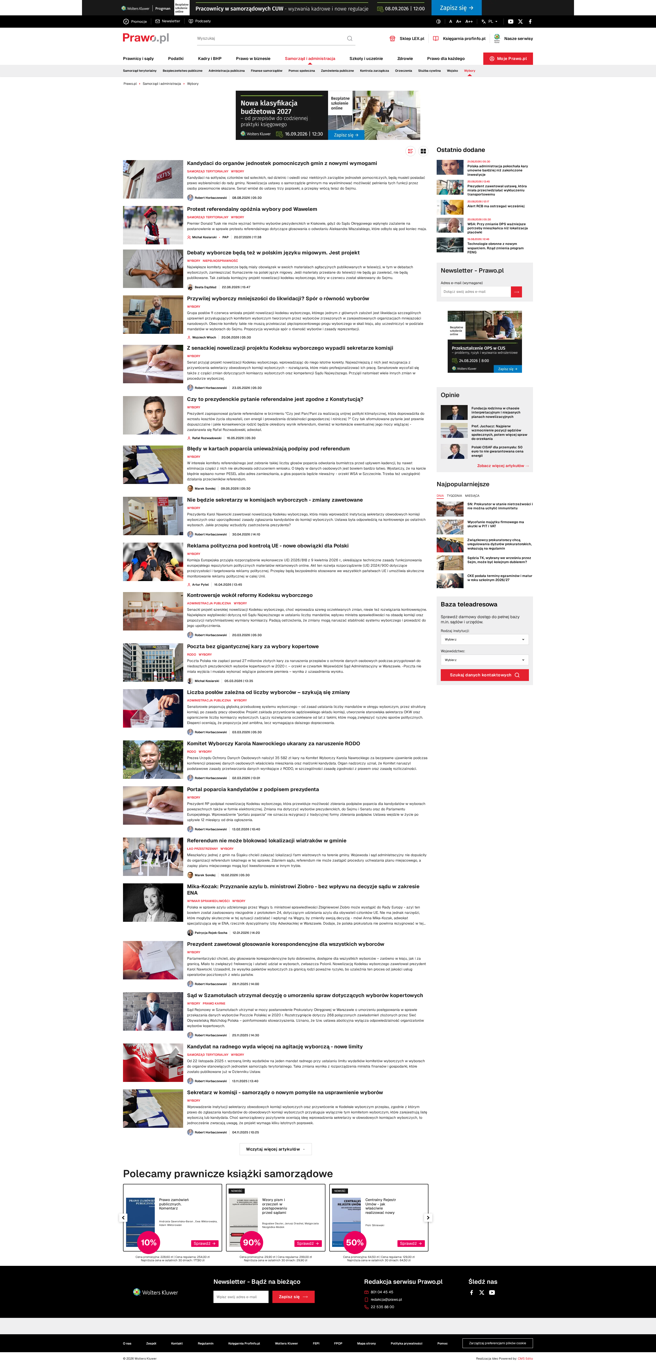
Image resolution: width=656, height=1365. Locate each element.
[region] (330, 194)
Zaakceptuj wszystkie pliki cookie (330, 206)
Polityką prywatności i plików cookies (316, 192)
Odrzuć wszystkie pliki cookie (330, 222)
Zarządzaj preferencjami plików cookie (329, 234)
